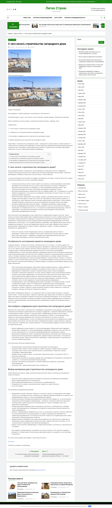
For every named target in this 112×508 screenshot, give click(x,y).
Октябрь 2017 (81, 163)
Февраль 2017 (82, 175)
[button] (48, 154)
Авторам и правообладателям (42, 17)
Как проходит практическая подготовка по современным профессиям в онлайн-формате (70, 0)
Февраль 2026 (82, 99)
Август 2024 (81, 109)
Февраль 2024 (82, 128)
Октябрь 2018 (81, 156)
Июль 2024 (81, 112)
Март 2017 (81, 172)
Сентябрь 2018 (82, 160)
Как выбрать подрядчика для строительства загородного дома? (30, 160)
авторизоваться (40, 470)
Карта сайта (58, 17)
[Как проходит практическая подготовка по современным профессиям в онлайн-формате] (20, 26)
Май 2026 (80, 90)
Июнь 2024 (81, 115)
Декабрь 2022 (82, 144)
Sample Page (27, 17)
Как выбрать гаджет (83, 200)
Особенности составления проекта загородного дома (26, 158)
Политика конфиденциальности (74, 17)
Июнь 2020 (81, 147)
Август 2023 (81, 141)
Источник (11, 441)
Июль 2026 (81, 84)
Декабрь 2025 (82, 103)
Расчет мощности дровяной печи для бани (90, 56)
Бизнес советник (83, 191)
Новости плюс (82, 203)
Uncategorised (82, 188)
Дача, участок (12, 39)
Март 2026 (81, 96)
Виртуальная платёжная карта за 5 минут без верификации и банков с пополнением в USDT (91, 66)
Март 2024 (81, 125)
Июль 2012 (81, 178)
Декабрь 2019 (82, 153)
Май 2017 (80, 169)
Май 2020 (80, 150)
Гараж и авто (81, 194)
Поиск (79, 39)
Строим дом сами (83, 210)
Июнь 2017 (81, 166)
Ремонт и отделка (83, 207)
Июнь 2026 (81, 87)
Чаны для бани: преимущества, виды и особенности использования (27, 484)
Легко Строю (56, 8)
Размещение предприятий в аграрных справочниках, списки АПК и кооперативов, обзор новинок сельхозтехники (91, 73)
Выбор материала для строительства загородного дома (27, 162)
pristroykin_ (12, 47)
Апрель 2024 (81, 122)
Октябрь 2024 (81, 106)
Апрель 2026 (81, 93)
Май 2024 (80, 118)
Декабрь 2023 (82, 134)
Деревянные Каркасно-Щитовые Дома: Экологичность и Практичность (28, 494)
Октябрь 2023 (81, 137)
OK (89, 506)
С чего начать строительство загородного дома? (25, 156)
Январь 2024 (81, 131)
